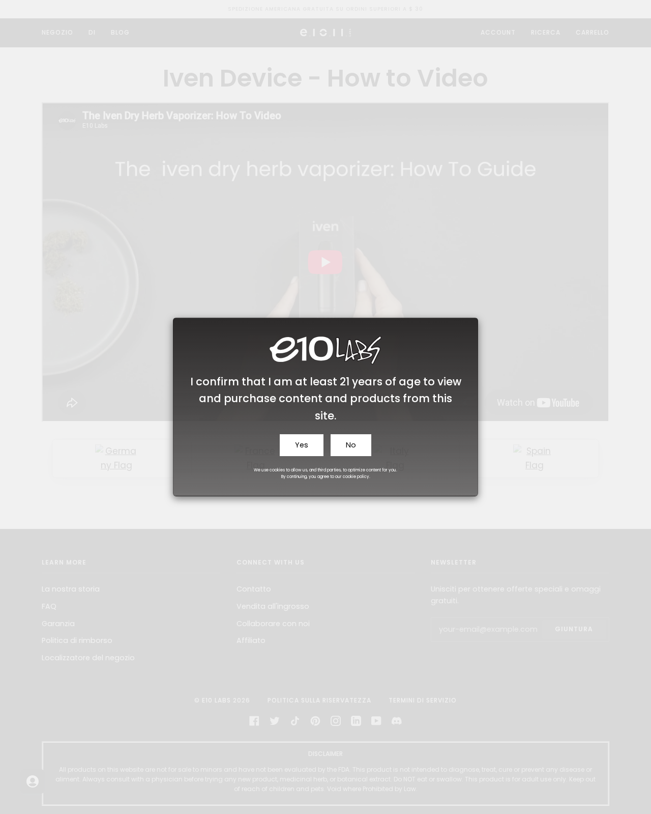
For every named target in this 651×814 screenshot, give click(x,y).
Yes (301, 445)
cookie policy (356, 477)
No (351, 445)
